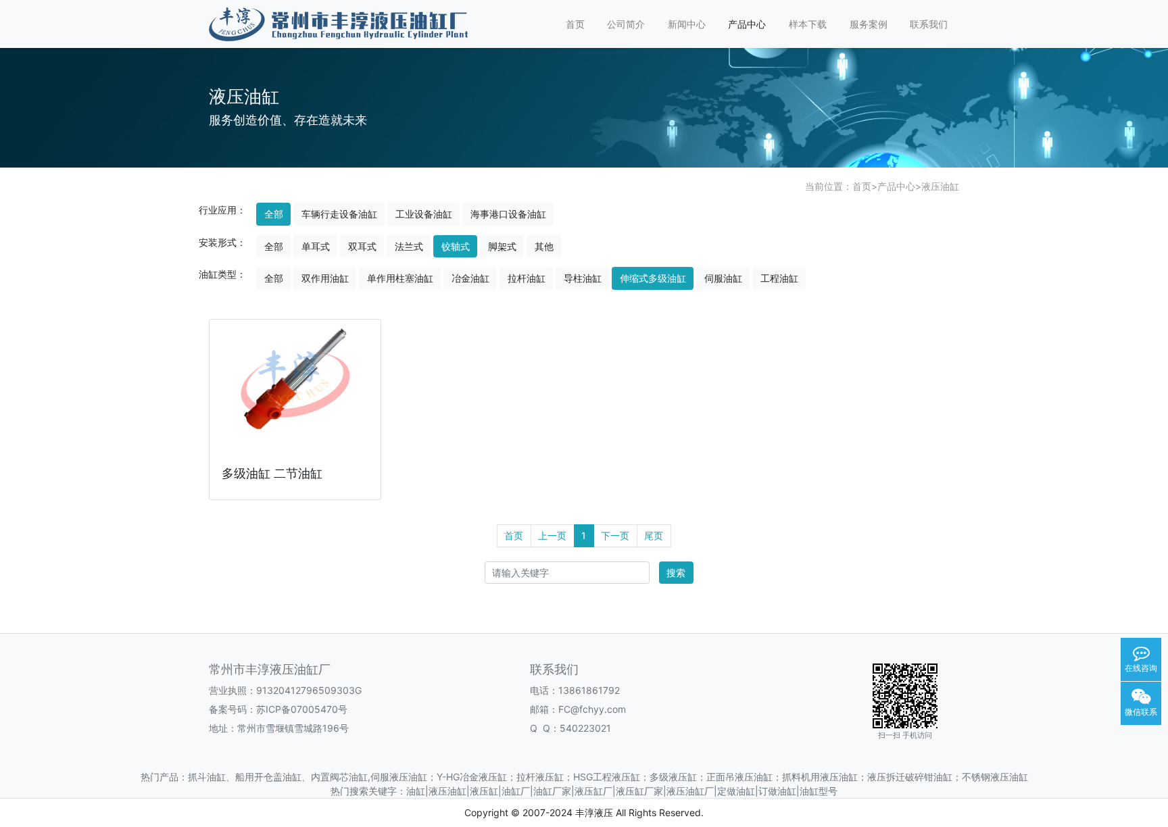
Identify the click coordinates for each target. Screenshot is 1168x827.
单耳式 (315, 246)
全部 (273, 214)
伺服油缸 (723, 278)
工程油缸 (779, 278)
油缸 (415, 791)
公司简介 (626, 24)
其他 (544, 246)
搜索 (675, 572)
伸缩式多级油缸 (653, 278)
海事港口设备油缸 (508, 214)
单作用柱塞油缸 (400, 278)
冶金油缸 (470, 278)
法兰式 (409, 246)
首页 (575, 24)
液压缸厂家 (639, 791)
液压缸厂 (593, 791)
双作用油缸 (325, 278)
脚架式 (502, 246)
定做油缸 (736, 791)
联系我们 (929, 24)
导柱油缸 (583, 278)
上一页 (552, 535)
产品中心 (747, 24)
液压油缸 (940, 186)
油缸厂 (516, 791)
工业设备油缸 (423, 214)
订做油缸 (777, 791)
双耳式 (362, 246)
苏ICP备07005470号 (301, 709)
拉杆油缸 (526, 278)
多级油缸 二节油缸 (272, 473)
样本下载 (808, 24)
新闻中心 (687, 24)
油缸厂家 (552, 791)
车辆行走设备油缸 (339, 214)
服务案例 (868, 24)
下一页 (615, 535)
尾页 (653, 535)
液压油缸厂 (690, 791)
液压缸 (484, 791)
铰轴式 (455, 246)
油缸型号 (818, 791)
